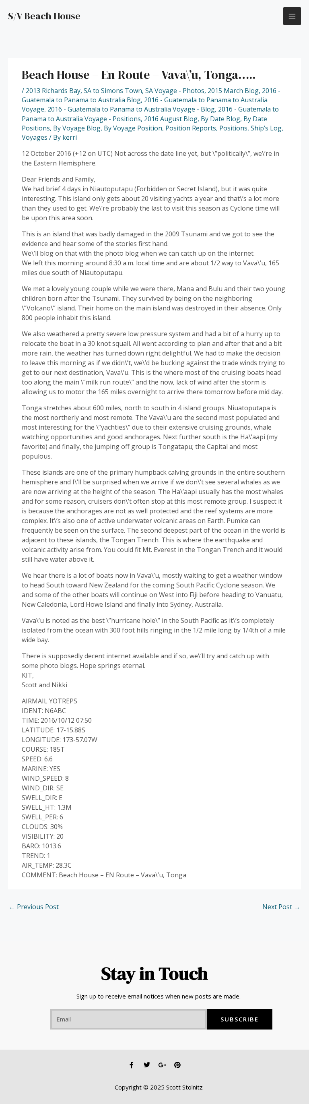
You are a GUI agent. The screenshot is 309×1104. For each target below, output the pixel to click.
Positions (233, 128)
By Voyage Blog (77, 128)
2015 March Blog (233, 90)
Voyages (34, 137)
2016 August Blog (171, 118)
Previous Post (34, 906)
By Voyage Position (133, 128)
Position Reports (190, 128)
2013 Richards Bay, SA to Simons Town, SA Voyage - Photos (115, 90)
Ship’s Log (266, 128)
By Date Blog (220, 118)
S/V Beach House (44, 16)
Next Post (281, 906)
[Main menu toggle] (292, 16)
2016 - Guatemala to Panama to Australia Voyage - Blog (131, 109)
